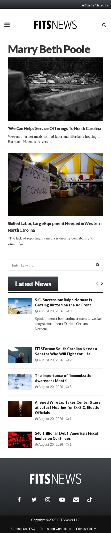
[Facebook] (23, 499)
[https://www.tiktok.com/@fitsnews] (90, 499)
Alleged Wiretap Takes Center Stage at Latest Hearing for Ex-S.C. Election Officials (68, 407)
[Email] (79, 499)
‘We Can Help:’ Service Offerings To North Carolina (54, 128)
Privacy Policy (86, 529)
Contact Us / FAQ (23, 529)
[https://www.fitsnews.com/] (55, 478)
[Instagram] (51, 499)
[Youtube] (65, 499)
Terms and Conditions (55, 529)
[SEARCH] (97, 265)
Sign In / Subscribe (96, 5)
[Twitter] (37, 499)
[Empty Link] (97, 283)
